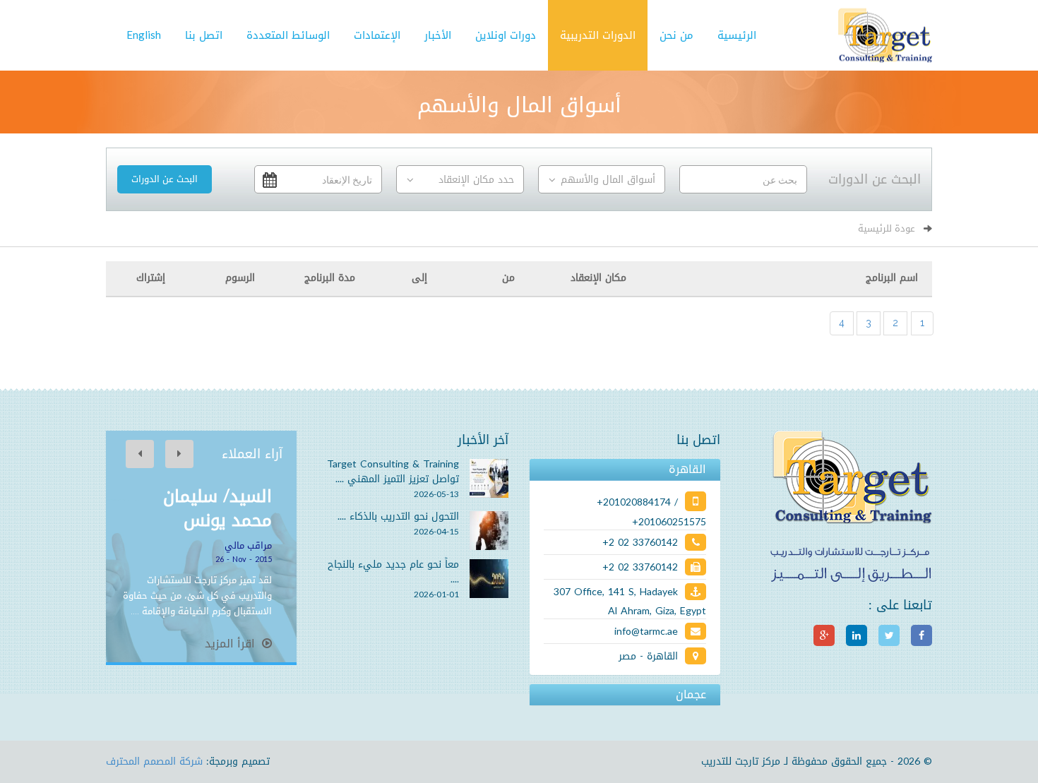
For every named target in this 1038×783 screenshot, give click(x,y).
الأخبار (437, 35)
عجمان (691, 695)
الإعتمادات (377, 35)
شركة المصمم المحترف (154, 761)
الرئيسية (736, 35)
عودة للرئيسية (886, 228)
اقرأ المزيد (231, 644)
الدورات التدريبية (598, 35)
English (143, 35)
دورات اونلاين (505, 35)
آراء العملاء (252, 454)
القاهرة (687, 469)
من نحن (676, 35)
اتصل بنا (203, 35)
